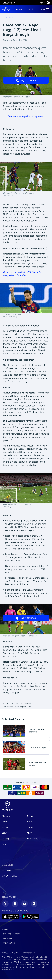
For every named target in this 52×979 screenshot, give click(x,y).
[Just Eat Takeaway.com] (30, 793)
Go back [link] (9, 18)
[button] (44, 9)
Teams (30, 816)
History (30, 827)
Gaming (5, 838)
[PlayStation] (17, 787)
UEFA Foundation (9, 876)
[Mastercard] (44, 787)
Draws (4, 833)
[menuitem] (19, 9)
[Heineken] (7, 787)
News (29, 821)
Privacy (5, 929)
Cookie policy (7, 938)
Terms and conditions (11, 933)
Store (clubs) (32, 838)
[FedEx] (35, 787)
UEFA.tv (5, 827)
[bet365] (21, 793)
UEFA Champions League (6, 9)
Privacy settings (8, 942)
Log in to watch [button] (28, 80)
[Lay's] (26, 787)
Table (4, 821)
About (29, 833)
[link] (17, 9)
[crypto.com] (12, 793)
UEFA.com (6, 870)
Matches (6, 816)
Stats (4, 844)
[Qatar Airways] (39, 793)
